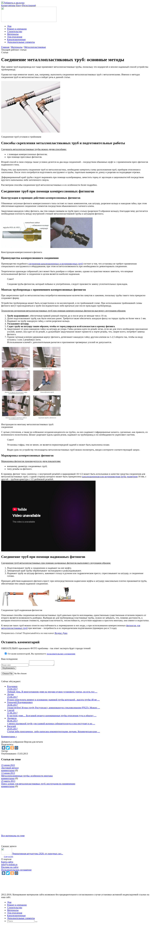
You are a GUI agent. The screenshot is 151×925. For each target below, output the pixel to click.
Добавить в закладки (14, 2)
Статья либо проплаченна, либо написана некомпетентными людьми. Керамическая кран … (53, 731)
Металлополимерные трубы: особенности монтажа (27, 775)
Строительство (14, 31)
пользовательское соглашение (61, 654)
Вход (18, 5)
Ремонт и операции (17, 29)
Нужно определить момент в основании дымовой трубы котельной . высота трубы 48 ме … (53, 699)
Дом (9, 26)
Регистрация (28, 5)
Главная (5, 47)
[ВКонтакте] (3, 748)
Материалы (13, 34)
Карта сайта (7, 862)
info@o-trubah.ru (9, 864)
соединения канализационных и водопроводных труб (55, 263)
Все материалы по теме (13, 835)
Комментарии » (9, 736)
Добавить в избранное (12, 742)
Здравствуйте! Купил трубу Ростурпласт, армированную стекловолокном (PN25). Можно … (53, 707)
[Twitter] (8, 748)
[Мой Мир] (16, 748)
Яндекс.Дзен (61, 633)
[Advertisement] (75, 808)
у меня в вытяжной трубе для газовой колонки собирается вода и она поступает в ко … (51, 723)
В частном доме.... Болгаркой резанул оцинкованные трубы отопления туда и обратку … (51, 715)
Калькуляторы (8, 5)
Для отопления (14, 37)
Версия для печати (33, 742)
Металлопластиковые (35, 47)
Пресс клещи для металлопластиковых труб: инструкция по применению (38, 783)
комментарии (8, 770)
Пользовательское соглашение (16, 870)
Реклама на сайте (9, 867)
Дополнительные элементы (21, 42)
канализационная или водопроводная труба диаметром (110, 476)
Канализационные (16, 39)
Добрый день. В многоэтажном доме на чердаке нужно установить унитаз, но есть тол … (52, 691)
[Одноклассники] (12, 748)
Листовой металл (10, 768)
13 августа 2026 (8, 856)
